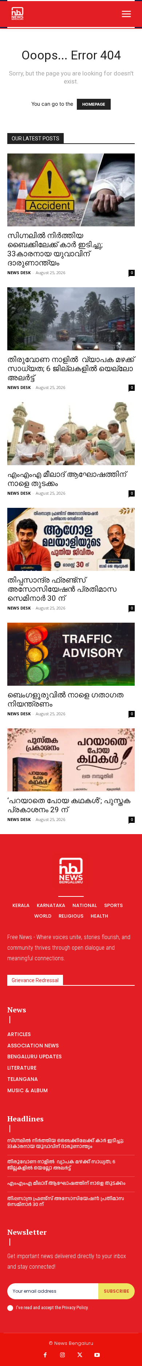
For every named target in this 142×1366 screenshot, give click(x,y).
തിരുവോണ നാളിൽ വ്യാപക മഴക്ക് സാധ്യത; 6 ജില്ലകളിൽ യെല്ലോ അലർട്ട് (70, 368)
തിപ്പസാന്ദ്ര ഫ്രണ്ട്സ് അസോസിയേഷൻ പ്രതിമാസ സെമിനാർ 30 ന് (62, 589)
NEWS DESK (19, 272)
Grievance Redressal (35, 980)
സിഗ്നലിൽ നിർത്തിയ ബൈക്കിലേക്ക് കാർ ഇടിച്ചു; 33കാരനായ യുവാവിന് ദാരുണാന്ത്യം (55, 249)
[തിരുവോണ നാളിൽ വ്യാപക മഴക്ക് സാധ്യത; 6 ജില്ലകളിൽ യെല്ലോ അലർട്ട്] (71, 318)
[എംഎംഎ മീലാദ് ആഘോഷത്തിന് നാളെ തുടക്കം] (71, 433)
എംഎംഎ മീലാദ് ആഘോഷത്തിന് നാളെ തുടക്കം (66, 1183)
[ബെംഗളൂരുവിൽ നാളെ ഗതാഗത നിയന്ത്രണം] (71, 654)
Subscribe (116, 1291)
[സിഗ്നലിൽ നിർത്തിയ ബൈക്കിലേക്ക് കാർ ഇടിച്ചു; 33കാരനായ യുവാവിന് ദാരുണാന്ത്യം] (71, 189)
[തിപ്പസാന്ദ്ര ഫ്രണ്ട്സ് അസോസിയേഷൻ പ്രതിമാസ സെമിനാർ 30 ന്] (71, 539)
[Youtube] (97, 1355)
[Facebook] (45, 1355)
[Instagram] (63, 1355)
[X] (80, 1355)
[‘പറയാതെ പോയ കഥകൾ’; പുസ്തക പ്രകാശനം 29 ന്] (71, 759)
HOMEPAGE (93, 104)
